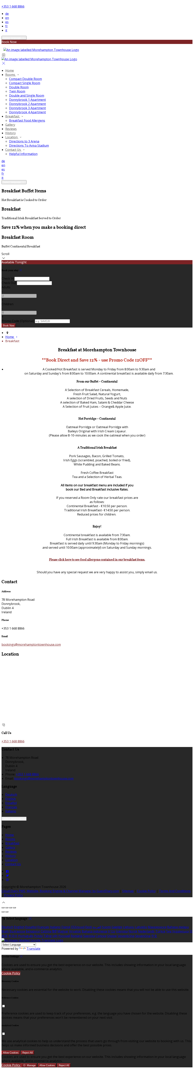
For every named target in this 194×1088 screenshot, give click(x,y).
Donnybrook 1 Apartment (27, 100)
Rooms (10, 75)
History (10, 133)
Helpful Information (23, 154)
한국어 (12, 936)
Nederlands (146, 931)
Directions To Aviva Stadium (29, 145)
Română (76, 936)
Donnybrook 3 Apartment (27, 108)
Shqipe (112, 936)
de (7, 14)
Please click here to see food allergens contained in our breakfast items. (97, 560)
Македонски (157, 927)
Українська (180, 931)
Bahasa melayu (178, 927)
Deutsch (11, 794)
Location (11, 137)
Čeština (46, 931)
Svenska (89, 936)
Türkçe (160, 931)
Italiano (10, 811)
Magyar (62, 931)
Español (11, 803)
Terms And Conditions (175, 891)
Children (7, 304)
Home (9, 70)
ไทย (168, 931)
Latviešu (141, 927)
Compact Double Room (25, 79)
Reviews (11, 129)
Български (17, 931)
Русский (64, 936)
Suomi (106, 927)
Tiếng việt (50, 936)
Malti (5, 931)
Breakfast (12, 116)
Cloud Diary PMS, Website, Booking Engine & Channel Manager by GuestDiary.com (60, 891)
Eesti (88, 927)
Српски (101, 936)
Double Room (19, 87)
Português (25, 936)
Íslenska (122, 931)
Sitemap (128, 891)
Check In (8, 278)
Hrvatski (75, 931)
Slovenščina (125, 936)
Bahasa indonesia (94, 931)
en (7, 18)
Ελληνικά (77, 927)
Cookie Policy (146, 891)
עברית (111, 931)
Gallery (10, 125)
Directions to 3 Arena (24, 141)
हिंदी (54, 931)
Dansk (65, 927)
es (7, 22)
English (10, 799)
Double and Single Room (26, 95)
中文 (154, 936)
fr (6, 26)
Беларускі (33, 931)
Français (11, 807)
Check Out (9, 283)
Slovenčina (142, 936)
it (6, 30)
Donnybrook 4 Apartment (27, 112)
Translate (33, 948)
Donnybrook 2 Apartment (27, 104)
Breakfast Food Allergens (27, 120)
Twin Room (17, 91)
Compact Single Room (24, 83)
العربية (97, 927)
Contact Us (13, 150)
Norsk (132, 931)
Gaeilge (117, 927)
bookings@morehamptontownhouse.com (31, 644)
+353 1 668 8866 (13, 6)
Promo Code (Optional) (18, 321)
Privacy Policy (13, 895)
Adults (6, 287)
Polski (38, 936)
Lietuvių (128, 927)
